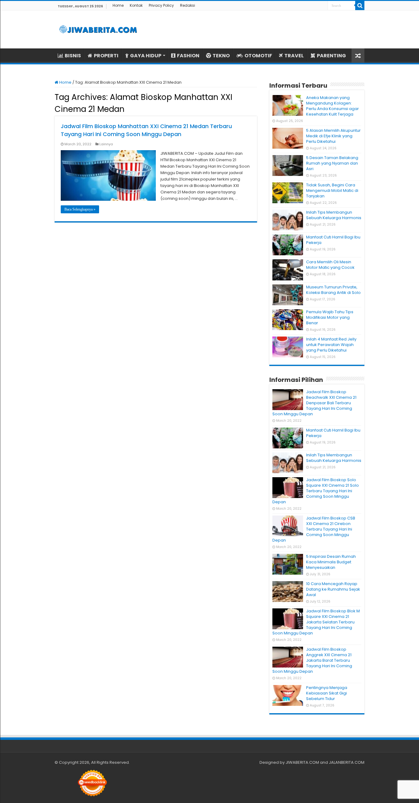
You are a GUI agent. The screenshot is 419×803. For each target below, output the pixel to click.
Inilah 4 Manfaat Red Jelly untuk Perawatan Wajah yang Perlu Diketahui (331, 344)
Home (118, 5)
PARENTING (331, 55)
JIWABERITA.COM (302, 762)
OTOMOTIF (258, 55)
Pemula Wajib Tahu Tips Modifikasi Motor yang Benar (329, 317)
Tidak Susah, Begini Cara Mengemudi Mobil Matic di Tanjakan (332, 190)
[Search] (359, 5)
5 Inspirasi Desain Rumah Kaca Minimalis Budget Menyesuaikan (331, 562)
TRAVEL (294, 55)
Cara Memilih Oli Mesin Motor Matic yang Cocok (330, 264)
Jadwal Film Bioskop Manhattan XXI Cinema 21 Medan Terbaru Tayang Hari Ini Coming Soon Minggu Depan (146, 130)
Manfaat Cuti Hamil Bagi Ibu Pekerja (333, 239)
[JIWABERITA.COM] (98, 29)
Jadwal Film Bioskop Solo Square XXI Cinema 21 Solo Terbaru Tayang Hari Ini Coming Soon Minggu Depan (315, 491)
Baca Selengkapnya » (79, 209)
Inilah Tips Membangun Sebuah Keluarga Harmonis (333, 215)
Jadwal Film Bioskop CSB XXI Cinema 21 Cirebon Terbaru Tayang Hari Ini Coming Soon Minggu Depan (313, 529)
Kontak (136, 5)
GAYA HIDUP (145, 55)
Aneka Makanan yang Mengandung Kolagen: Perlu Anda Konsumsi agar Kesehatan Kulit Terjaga (332, 106)
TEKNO (221, 55)
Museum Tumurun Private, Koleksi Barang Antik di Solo (333, 289)
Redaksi (187, 5)
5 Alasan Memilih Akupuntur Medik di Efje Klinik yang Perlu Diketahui (333, 135)
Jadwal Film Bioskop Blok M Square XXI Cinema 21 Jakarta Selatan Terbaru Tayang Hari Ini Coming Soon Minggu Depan (316, 622)
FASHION (188, 55)
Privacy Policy (161, 5)
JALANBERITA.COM (346, 762)
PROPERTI (106, 55)
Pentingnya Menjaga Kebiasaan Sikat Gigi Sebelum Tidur (326, 693)
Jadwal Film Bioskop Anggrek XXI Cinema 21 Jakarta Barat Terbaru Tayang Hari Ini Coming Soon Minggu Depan (312, 660)
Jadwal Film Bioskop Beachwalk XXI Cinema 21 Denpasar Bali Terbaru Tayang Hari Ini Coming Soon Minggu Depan (314, 403)
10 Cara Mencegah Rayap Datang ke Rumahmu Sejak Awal (333, 589)
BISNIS (73, 55)
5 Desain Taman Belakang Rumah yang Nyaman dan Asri (332, 163)
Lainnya (106, 144)
